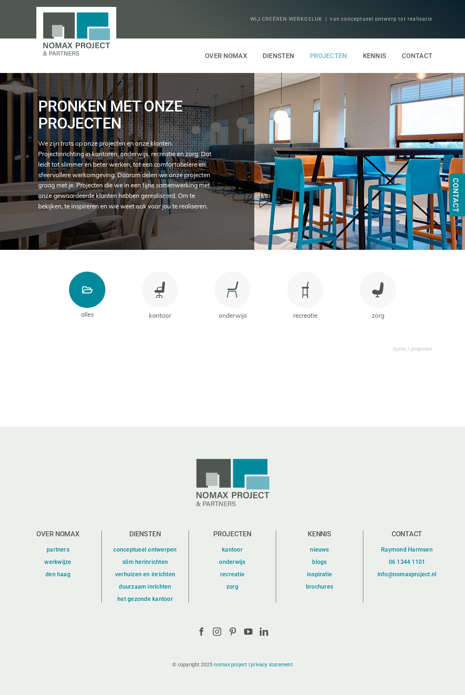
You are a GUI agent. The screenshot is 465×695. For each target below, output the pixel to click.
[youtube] (248, 631)
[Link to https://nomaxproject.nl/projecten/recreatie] (305, 290)
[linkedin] (264, 631)
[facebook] (201, 631)
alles (87, 315)
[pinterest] (233, 631)
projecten (421, 349)
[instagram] (217, 631)
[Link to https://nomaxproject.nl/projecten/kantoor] (160, 290)
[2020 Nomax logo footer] (232, 456)
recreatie (305, 316)
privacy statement (272, 664)
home (399, 349)
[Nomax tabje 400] (452, 174)
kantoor (160, 316)
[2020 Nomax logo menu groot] (76, 10)
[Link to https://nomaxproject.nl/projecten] (87, 290)
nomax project (230, 664)
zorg (378, 316)
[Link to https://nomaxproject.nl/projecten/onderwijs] (232, 290)
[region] (232, 161)
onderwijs (233, 316)
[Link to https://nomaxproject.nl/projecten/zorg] (378, 290)
